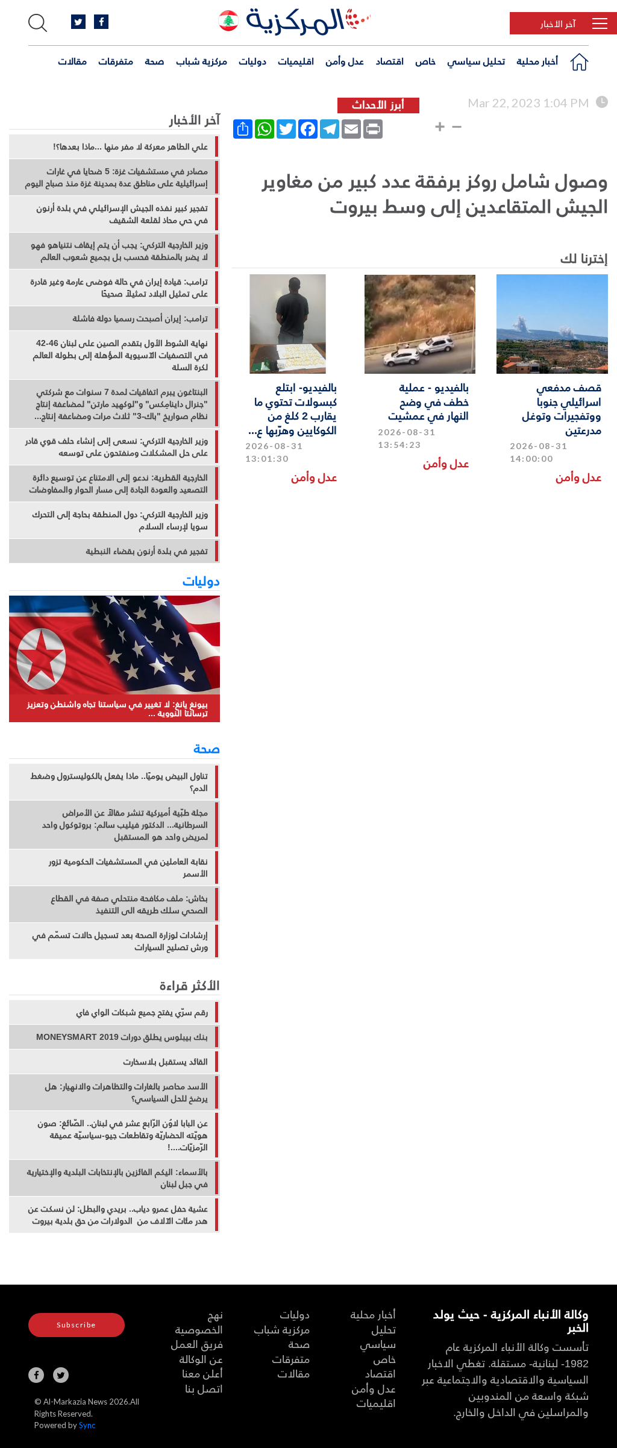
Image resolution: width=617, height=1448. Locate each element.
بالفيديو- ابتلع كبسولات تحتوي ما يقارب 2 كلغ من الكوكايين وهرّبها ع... (292, 407)
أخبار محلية (537, 61)
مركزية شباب (202, 61)
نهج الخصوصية (199, 1321)
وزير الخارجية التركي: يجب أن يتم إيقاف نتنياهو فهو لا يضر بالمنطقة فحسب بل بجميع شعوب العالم (119, 251)
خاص (426, 61)
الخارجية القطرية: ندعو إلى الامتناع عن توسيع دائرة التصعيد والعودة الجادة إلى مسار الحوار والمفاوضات (119, 483)
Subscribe (76, 1324)
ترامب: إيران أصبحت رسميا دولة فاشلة (140, 318)
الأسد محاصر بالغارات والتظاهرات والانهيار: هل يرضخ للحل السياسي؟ (126, 1092)
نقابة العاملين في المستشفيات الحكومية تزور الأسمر (128, 867)
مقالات (72, 61)
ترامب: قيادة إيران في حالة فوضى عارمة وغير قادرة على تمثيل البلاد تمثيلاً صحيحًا (119, 287)
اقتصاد (390, 61)
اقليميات (296, 61)
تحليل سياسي (476, 61)
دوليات (252, 61)
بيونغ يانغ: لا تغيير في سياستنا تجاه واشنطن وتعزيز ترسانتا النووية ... (117, 708)
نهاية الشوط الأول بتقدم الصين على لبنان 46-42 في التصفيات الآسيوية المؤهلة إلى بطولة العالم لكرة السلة (120, 355)
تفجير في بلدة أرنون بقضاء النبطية (147, 551)
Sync (87, 1425)
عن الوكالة (201, 1358)
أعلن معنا (202, 1372)
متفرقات (116, 61)
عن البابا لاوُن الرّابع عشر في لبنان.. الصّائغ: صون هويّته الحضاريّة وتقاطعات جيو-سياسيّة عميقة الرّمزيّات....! (123, 1135)
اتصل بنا (204, 1388)
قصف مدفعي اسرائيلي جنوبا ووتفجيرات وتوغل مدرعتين (561, 407)
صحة (154, 61)
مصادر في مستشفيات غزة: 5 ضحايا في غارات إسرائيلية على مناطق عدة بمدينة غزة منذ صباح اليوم (116, 177)
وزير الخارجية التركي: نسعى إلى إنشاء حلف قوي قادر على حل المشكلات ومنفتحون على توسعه (116, 447)
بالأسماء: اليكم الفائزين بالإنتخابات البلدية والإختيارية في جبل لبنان (117, 1178)
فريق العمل (197, 1343)
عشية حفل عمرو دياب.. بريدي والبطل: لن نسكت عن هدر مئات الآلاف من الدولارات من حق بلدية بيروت (118, 1215)
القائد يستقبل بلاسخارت (166, 1062)
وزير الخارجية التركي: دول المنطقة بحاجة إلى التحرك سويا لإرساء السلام (120, 520)
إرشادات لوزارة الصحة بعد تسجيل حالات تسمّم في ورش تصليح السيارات (120, 941)
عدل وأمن (345, 61)
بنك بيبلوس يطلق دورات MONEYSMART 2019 (122, 1037)
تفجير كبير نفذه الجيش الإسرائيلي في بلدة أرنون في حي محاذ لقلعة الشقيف (122, 214)
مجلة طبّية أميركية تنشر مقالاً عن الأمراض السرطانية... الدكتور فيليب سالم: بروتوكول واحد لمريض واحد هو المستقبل (125, 825)
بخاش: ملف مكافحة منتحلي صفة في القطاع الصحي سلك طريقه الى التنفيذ (129, 904)
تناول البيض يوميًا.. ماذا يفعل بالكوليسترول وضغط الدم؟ (119, 782)
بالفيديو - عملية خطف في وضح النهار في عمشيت (429, 401)
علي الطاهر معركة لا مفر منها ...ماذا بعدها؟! (130, 146)
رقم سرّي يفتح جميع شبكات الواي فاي (142, 1012)
